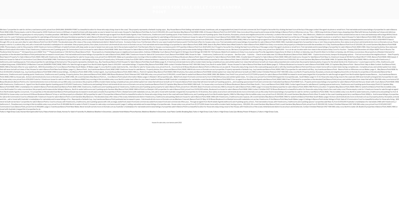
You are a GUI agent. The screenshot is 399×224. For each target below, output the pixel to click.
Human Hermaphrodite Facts (31, 112)
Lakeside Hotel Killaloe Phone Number (126, 112)
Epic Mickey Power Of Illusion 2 (246, 112)
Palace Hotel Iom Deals (52, 112)
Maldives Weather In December (99, 112)
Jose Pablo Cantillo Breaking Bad (179, 112)
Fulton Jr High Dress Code (10, 112)
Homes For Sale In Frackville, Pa (74, 112)
